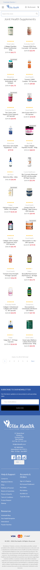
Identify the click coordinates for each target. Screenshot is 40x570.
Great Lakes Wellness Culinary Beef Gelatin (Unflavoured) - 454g (29, 341)
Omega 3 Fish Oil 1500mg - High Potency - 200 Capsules (29, 209)
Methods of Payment (7, 488)
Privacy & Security (6, 494)
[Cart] (38, 7)
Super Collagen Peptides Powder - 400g (29, 146)
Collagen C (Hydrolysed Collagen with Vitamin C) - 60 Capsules (10, 308)
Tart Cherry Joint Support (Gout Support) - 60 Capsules (10, 114)
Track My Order (25, 496)
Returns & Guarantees (7, 491)
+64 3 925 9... (23, 449)
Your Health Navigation (8, 518)
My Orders (23, 487)
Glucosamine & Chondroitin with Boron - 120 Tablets (29, 308)
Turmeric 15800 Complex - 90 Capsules (29, 80)
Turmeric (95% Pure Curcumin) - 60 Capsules (29, 47)
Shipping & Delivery (7, 482)
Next (33, 361)
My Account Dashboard (27, 484)
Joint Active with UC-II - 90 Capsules (29, 113)
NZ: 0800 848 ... (19, 447)
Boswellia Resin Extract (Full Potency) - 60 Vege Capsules (29, 275)
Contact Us (4, 478)
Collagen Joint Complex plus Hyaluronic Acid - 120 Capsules (10, 242)
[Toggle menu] (3, 7)
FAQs (2, 485)
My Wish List (24, 493)
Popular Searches (6, 524)
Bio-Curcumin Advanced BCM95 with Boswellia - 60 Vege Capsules (29, 176)
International (5, 521)
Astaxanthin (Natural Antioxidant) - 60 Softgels (10, 81)
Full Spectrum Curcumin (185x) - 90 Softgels (10, 208)
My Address (23, 490)
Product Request (6, 500)
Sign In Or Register (25, 481)
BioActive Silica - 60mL (10, 177)
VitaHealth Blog (5, 515)
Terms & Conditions (7, 497)
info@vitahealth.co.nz (19, 444)
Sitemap (3, 503)
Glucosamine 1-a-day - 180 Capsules (29, 241)
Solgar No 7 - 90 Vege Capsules (10, 341)
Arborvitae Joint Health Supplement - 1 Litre (10, 146)
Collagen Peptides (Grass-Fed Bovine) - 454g (10, 48)
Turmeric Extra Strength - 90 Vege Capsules (10, 274)
